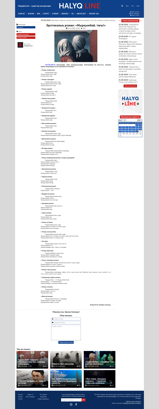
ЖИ (38, 14)
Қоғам (31, 14)
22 (137, 131)
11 (123, 129)
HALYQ (79, 5)
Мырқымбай (22, 38)
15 (137, 129)
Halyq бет (81, 14)
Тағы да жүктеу (130, 86)
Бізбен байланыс (43, 399)
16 (140, 129)
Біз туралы (43, 394)
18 (123, 131)
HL (72, 14)
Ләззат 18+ (94, 14)
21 (133, 131)
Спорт (46, 14)
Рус (132, 6)
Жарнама (43, 397)
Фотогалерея (30, 397)
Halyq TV (30, 394)
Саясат (21, 14)
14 (133, 129)
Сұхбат (55, 14)
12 (127, 129)
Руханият (20, 27)
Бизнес (65, 14)
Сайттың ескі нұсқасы (133, 401)
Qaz (138, 6)
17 (120, 131)
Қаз (127, 6)
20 (130, 131)
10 (120, 129)
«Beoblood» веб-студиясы (132, 403)
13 (130, 129)
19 (127, 131)
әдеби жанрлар (23, 34)
